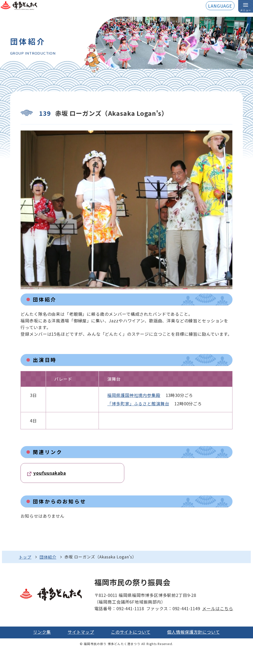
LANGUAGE (220, 6)
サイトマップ (81, 632)
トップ (25, 557)
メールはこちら (217, 608)
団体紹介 (48, 557)
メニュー (245, 10)
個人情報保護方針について (193, 632)
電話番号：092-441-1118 (119, 608)
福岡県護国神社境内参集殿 (133, 395)
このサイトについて (130, 632)
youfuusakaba (49, 473)
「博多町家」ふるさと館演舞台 (138, 403)
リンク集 (42, 632)
